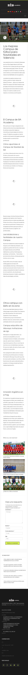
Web (6, 536)
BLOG (15, 36)
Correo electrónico (9, 531)
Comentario (8, 509)
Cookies (13, 604)
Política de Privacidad (19, 604)
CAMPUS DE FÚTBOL (19, 36)
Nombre (7, 525)
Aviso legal (9, 604)
